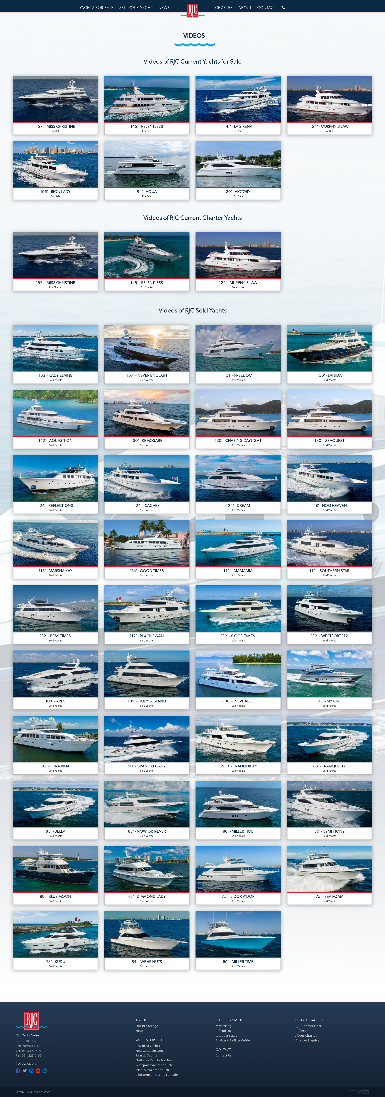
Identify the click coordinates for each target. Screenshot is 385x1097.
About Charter (306, 1035)
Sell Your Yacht (136, 7)
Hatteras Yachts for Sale (154, 1060)
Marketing (224, 1026)
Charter (224, 7)
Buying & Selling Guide (233, 1040)
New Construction (149, 1050)
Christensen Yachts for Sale (157, 1075)
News (164, 7)
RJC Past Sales (226, 1035)
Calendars (223, 1031)
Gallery (300, 1031)
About (245, 7)
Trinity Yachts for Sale (153, 1070)
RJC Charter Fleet (308, 1026)
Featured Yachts (148, 1046)
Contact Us (224, 1055)
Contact (266, 7)
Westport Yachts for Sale (154, 1065)
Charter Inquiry (307, 1040)
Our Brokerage (147, 1026)
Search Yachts (146, 1055)
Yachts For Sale (97, 7)
